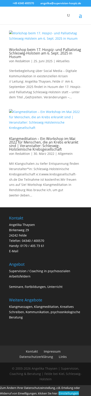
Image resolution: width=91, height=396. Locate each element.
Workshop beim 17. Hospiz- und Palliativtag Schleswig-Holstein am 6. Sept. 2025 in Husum (45, 53)
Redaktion (22, 61)
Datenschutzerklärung (36, 357)
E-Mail (13, 251)
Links (63, 357)
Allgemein (65, 153)
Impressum (52, 351)
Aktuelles (63, 61)
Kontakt (32, 351)
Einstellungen (69, 393)
